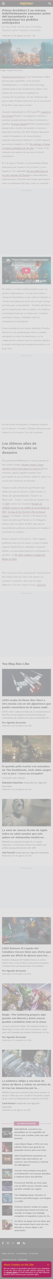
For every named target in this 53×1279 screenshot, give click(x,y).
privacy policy (12, 1272)
